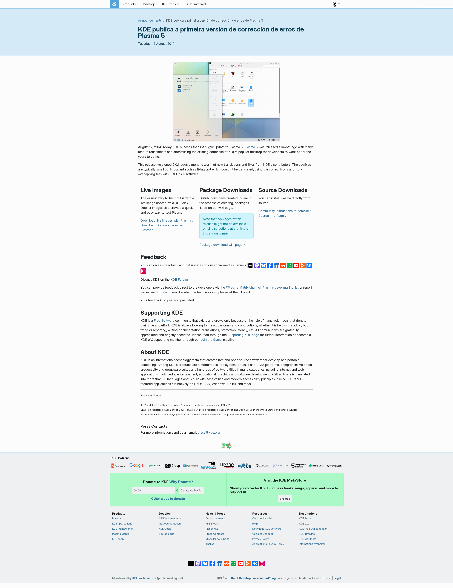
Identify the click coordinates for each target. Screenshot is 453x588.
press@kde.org (209, 432)
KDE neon (118, 538)
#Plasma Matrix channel (243, 287)
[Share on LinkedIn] (277, 265)
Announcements (150, 20)
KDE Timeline (307, 533)
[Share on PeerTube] (303, 265)
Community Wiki (262, 518)
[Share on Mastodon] (257, 265)
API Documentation (170, 518)
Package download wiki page (220, 245)
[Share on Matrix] (251, 265)
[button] (336, 4)
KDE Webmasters (144, 578)
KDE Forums (179, 279)
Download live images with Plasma (166, 220)
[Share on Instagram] (143, 271)
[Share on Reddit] (283, 265)
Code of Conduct (262, 533)
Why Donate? (181, 482)
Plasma (116, 518)
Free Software (164, 320)
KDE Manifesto (307, 538)
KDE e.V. (304, 523)
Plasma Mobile (121, 533)
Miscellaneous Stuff (217, 538)
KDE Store (305, 518)
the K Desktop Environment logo (254, 578)
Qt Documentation (170, 523)
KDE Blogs (212, 523)
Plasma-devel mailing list (280, 287)
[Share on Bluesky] (264, 265)
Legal (337, 578)
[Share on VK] (309, 265)
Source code (166, 533)
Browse (285, 498)
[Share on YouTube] (296, 265)
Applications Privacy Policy (268, 543)
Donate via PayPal (191, 490)
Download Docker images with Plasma (163, 227)
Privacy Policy (260, 538)
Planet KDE (212, 528)
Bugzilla (161, 292)
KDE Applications (122, 523)
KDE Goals (165, 528)
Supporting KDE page (243, 335)
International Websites (312, 543)
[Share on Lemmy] (290, 265)
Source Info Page (271, 216)
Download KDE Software (267, 528)
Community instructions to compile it (284, 211)
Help (255, 523)
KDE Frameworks (122, 528)
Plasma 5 (251, 147)
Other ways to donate (168, 498)
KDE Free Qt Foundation (313, 528)
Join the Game (211, 339)
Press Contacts (215, 533)
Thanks (210, 543)
